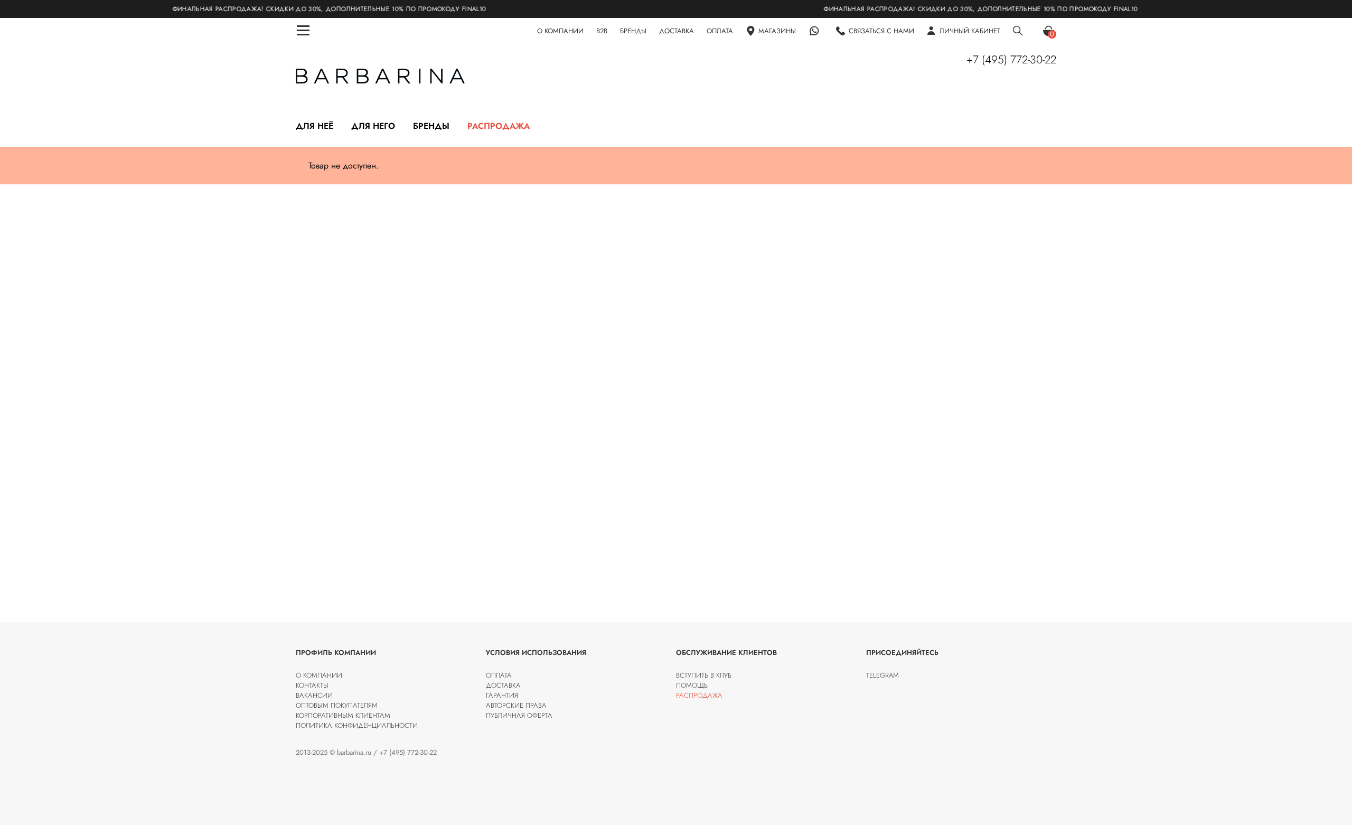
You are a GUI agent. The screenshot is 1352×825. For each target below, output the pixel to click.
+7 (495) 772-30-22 (1011, 60)
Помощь (692, 685)
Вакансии (314, 695)
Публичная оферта (519, 715)
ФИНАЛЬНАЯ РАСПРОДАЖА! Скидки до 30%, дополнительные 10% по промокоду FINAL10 (303, 9)
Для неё (314, 126)
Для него (373, 126)
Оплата (499, 675)
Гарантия (502, 695)
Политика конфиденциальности (357, 725)
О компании (319, 675)
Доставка (503, 685)
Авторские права (516, 705)
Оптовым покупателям (337, 705)
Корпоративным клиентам (343, 715)
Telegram (882, 675)
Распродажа (498, 126)
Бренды (431, 126)
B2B (601, 31)
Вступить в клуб (703, 675)
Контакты (312, 685)
